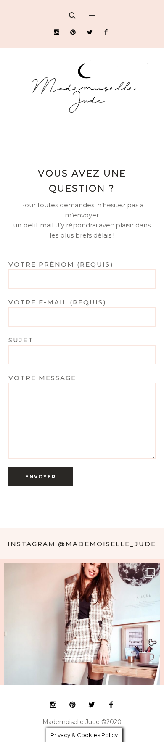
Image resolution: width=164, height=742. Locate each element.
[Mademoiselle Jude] (82, 88)
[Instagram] (56, 32)
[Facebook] (106, 32)
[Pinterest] (73, 32)
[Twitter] (89, 32)
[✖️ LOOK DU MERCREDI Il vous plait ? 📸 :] (82, 640)
